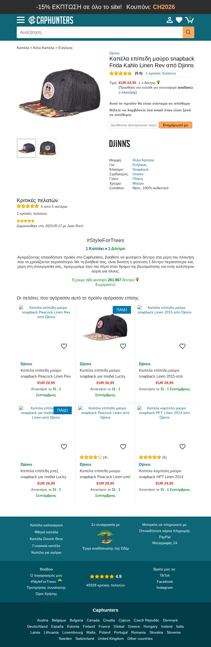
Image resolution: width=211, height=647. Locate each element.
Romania (138, 632)
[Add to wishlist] (64, 346)
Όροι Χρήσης (46, 594)
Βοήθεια (46, 569)
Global (119, 626)
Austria (42, 620)
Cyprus (124, 620)
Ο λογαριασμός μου (46, 575)
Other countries (140, 638)
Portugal (121, 632)
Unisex (138, 174)
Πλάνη (138, 179)
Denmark (170, 620)
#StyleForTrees (44, 581)
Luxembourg (72, 632)
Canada (93, 620)
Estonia (73, 626)
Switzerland (84, 638)
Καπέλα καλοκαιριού (46, 525)
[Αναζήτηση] (188, 32)
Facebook (165, 581)
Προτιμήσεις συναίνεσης (46, 587)
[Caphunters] (67, 19)
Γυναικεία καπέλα (46, 546)
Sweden (65, 638)
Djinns (114, 53)
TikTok (165, 575)
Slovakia (156, 632)
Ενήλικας (65, 48)
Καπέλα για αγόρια (46, 552)
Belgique (59, 620)
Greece (134, 626)
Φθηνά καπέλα (46, 532)
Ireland (166, 626)
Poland (104, 632)
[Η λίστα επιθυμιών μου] (179, 19)
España (57, 626)
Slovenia (174, 632)
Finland (89, 626)
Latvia (35, 632)
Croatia (109, 620)
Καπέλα (23, 48)
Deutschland (37, 626)
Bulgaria (76, 620)
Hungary (150, 626)
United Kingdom (111, 638)
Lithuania (51, 632)
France (104, 626)
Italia (180, 626)
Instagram (164, 587)
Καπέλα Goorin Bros (46, 539)
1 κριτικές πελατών (161, 73)
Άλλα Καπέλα (43, 48)
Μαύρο (138, 183)
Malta (90, 632)
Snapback (141, 169)
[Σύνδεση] (169, 19)
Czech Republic (146, 620)
